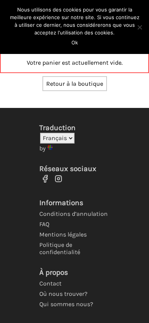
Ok (74, 42)
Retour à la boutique (74, 83)
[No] (139, 27)
